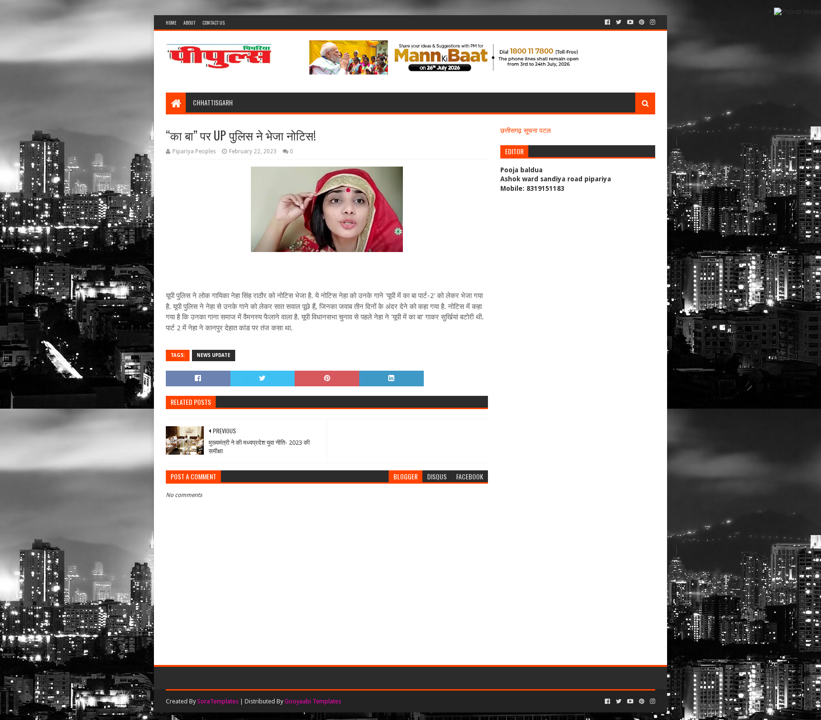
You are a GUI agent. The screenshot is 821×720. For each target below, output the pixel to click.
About (189, 22)
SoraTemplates (218, 701)
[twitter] (618, 22)
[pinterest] (641, 22)
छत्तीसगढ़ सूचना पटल (525, 130)
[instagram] (651, 22)
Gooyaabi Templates (313, 701)
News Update (213, 355)
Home (171, 22)
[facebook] (607, 22)
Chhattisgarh (213, 102)
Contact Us (213, 22)
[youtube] (630, 22)
